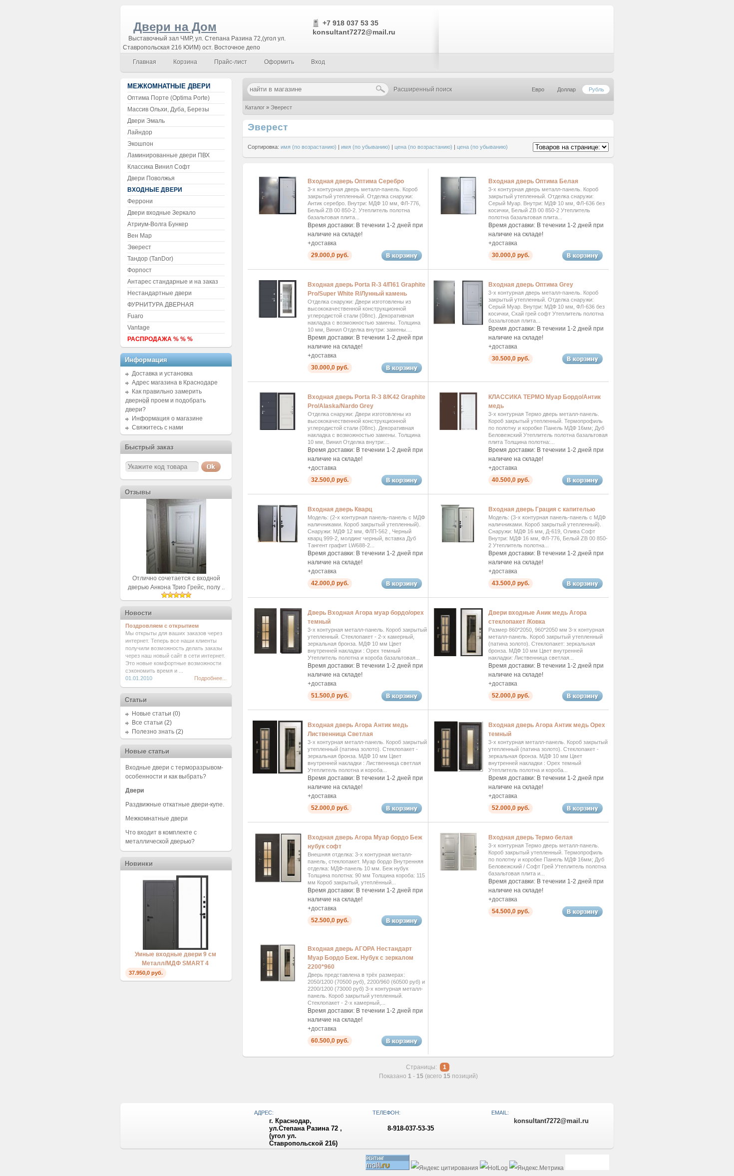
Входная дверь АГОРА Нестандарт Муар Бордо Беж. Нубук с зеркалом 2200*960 (360, 957)
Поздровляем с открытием (162, 626)
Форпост (139, 270)
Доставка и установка (162, 373)
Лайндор (139, 132)
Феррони (140, 201)
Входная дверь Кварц (340, 509)
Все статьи (147, 722)
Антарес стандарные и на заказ (172, 281)
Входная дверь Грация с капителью (541, 509)
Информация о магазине (167, 418)
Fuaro (135, 316)
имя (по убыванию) (365, 147)
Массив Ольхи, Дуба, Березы (168, 109)
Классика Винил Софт (158, 166)
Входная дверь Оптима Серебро (356, 181)
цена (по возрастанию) (423, 147)
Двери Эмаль (146, 120)
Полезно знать (153, 731)
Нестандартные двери (159, 293)
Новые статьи (151, 713)
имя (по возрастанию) (309, 147)
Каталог (255, 107)
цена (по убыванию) (482, 147)
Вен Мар (139, 235)
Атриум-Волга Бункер (157, 224)
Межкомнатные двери (156, 818)
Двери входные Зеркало (161, 212)
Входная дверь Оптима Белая (533, 181)
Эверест (281, 107)
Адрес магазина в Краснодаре (175, 382)
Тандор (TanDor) (150, 258)
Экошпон (140, 143)
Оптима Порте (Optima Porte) (168, 97)
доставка (324, 243)
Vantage (138, 327)
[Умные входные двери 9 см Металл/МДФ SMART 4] (175, 947)
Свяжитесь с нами (157, 427)
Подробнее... (210, 678)
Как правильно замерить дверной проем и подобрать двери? (165, 400)
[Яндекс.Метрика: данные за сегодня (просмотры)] (536, 1168)
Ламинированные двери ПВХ (168, 155)
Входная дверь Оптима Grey (530, 284)
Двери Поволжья (151, 178)
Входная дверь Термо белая (530, 837)
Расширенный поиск (422, 89)
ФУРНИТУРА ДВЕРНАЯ (160, 304)
